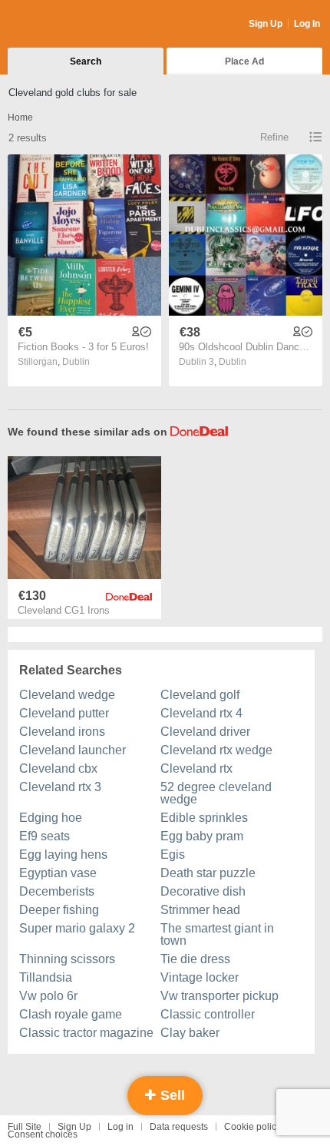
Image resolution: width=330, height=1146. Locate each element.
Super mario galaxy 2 (77, 928)
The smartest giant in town (217, 934)
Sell (171, 1095)
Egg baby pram (201, 836)
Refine (274, 137)
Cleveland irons (62, 731)
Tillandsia (45, 977)
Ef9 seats (44, 836)
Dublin (76, 361)
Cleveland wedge (67, 694)
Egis (172, 854)
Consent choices (43, 1134)
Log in (120, 1126)
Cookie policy (252, 1126)
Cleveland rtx (196, 768)
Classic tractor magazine (86, 1032)
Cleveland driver (205, 731)
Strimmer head (200, 909)
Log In (307, 23)
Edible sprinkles (204, 817)
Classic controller (207, 1014)
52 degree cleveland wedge (216, 793)
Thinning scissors (67, 958)
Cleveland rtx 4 (201, 713)
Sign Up (265, 23)
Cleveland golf (199, 694)
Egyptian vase (58, 872)
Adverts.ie (68, 24)
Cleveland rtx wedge (216, 750)
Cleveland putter (64, 713)
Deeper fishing (59, 909)
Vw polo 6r (48, 995)
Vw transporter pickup (219, 995)
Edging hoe (50, 817)
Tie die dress (195, 958)
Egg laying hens (63, 854)
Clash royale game (70, 1014)
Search (85, 61)
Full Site (24, 1126)
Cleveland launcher (72, 750)
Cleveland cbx (58, 768)
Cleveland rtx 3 (60, 786)
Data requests (179, 1126)
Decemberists (56, 891)
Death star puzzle (208, 872)
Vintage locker (199, 977)
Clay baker (189, 1032)
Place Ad (244, 61)
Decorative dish (203, 891)
